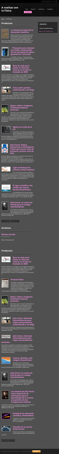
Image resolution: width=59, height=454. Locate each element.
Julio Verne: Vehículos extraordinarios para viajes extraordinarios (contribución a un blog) (23, 321)
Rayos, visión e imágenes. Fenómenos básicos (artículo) (21, 107)
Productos (27, 12)
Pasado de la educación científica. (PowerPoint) (23, 414)
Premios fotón (17, 279)
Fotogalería (50, 9)
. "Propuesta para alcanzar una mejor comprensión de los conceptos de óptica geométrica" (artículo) (22, 51)
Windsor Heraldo (8, 234)
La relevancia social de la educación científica (22, 31)
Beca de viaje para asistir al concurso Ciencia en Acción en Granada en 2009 (22, 68)
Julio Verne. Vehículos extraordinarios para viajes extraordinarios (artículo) (16, 339)
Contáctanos (41, 9)
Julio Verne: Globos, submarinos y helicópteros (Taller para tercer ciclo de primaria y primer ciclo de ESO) (22, 149)
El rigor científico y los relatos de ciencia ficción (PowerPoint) (23, 187)
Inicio (26, 9)
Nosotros (33, 9)
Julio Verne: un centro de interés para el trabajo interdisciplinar (21, 204)
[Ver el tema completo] (5, 33)
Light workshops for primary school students (24, 168)
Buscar (56, 1)
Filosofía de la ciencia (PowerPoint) (22, 428)
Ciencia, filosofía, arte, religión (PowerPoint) (23, 359)
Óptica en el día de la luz (22, 128)
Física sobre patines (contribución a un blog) (23, 88)
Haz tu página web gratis (27, 451)
